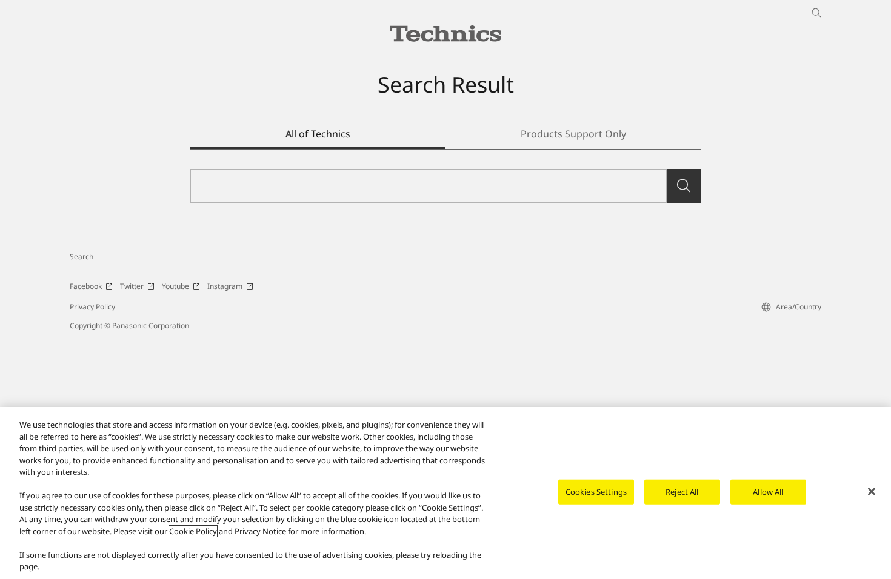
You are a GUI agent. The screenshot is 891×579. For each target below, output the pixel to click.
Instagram (224, 286)
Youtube (175, 286)
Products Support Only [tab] (573, 134)
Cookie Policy (193, 531)
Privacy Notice (260, 531)
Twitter (132, 286)
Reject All (682, 491)
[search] (684, 186)
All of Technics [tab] (317, 134)
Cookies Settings (596, 491)
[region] (445, 493)
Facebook (86, 286)
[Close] (871, 491)
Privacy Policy (92, 307)
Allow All (768, 491)
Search (81, 256)
